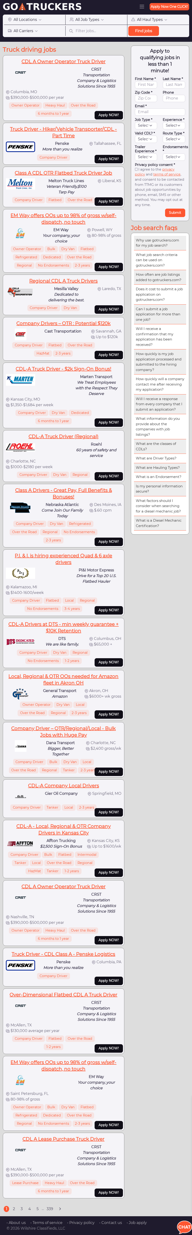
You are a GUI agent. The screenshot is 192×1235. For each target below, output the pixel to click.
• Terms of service (46, 1222)
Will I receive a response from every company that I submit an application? (159, 404)
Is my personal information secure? (159, 489)
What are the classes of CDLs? (156, 446)
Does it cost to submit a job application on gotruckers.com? (159, 294)
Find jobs (143, 31)
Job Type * (143, 120)
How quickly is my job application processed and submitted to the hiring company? (158, 362)
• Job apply (137, 1222)
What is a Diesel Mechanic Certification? (158, 523)
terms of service (167, 174)
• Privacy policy (81, 1222)
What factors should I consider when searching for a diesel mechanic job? (158, 505)
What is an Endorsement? (158, 476)
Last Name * (173, 79)
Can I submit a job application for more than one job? (158, 314)
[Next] (60, 1209)
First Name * (145, 79)
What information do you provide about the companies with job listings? (158, 426)
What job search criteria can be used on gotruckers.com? (156, 260)
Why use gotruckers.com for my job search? (157, 243)
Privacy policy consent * (155, 165)
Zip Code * (143, 92)
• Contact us (110, 1222)
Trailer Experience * (146, 149)
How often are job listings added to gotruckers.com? (158, 277)
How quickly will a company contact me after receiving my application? (160, 384)
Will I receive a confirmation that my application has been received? (154, 336)
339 (50, 1209)
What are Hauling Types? (158, 467)
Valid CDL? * (145, 133)
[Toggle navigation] (142, 6)
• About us (16, 1222)
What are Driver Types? (156, 458)
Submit (175, 212)
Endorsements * (175, 149)
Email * (141, 106)
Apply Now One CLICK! (169, 6)
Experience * (174, 120)
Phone (168, 92)
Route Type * (174, 133)
